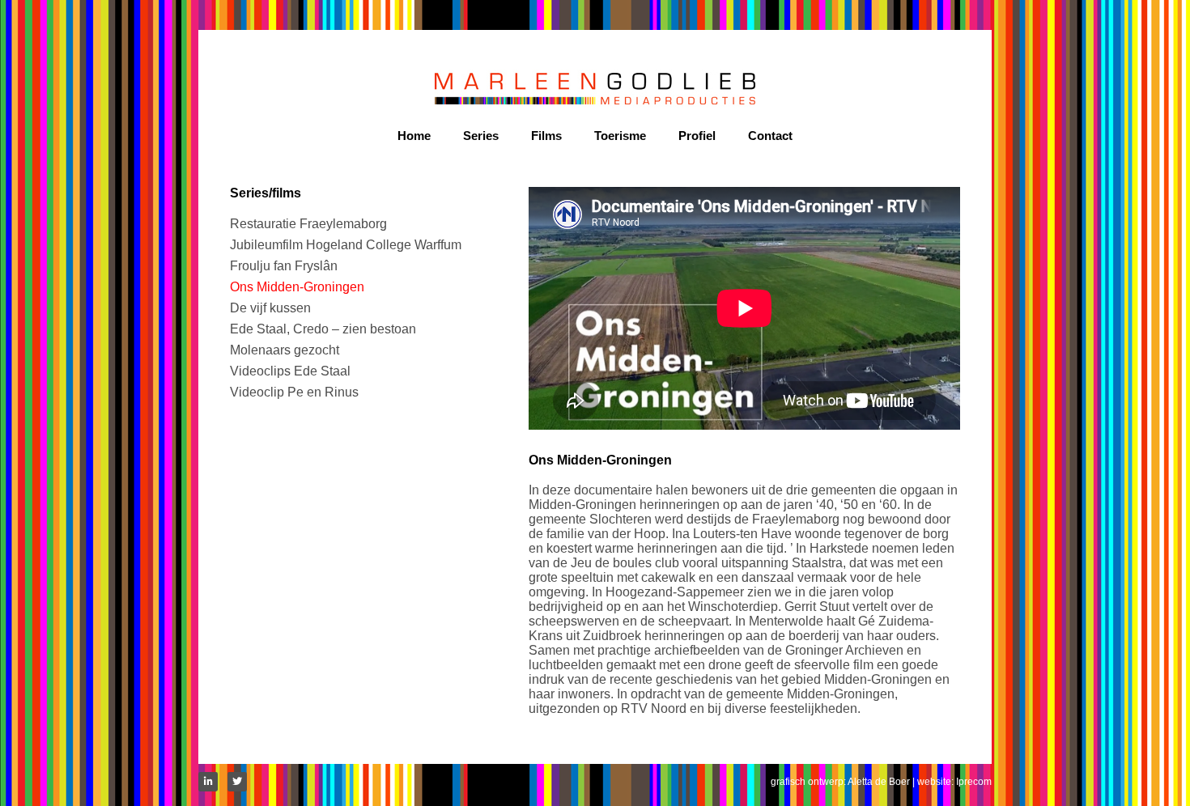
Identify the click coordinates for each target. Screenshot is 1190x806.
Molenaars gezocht (284, 350)
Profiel (697, 135)
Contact (770, 135)
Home (414, 135)
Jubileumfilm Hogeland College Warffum (345, 245)
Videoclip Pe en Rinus (294, 392)
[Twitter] (237, 781)
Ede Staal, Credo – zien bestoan (323, 329)
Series (481, 135)
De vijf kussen (270, 308)
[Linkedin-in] (208, 781)
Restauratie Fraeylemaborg (308, 224)
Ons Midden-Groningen (297, 287)
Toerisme (620, 135)
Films (546, 135)
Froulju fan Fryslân (284, 266)
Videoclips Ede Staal (290, 371)
